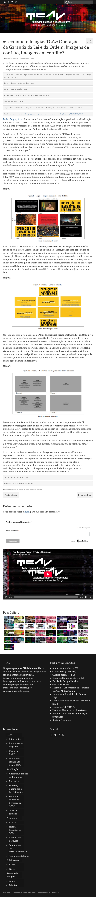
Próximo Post (85, 495)
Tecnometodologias (24, 58)
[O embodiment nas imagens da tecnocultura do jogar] (29, 619)
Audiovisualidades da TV (65, 668)
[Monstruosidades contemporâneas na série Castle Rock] (8, 619)
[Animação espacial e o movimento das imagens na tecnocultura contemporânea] (61, 619)
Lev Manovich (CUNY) (63, 707)
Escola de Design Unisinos (65, 681)
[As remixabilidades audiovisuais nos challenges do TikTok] (82, 640)
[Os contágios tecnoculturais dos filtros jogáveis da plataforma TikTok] (40, 619)
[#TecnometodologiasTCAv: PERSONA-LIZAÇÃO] (29, 640)
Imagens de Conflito (24, 489)
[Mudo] (85, 597)
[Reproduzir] (6, 597)
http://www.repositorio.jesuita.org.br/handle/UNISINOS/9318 (54, 114)
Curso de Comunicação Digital (68, 678)
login (27, 511)
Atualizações (15, 58)
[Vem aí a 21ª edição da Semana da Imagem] (72, 626)
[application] (48, 574)
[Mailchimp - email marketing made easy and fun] (79, 541)
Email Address (12, 530)
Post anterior (11, 495)
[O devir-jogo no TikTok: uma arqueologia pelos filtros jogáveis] (8, 633)
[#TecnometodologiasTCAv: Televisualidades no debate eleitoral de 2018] (8, 647)
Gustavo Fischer (60, 684)
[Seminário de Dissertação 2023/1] (72, 640)
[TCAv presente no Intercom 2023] (19, 633)
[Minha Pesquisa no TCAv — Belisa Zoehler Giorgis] (72, 633)
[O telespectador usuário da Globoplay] (51, 619)
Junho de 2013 (32, 489)
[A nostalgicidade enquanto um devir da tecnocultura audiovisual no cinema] (82, 626)
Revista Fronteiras (61, 720)
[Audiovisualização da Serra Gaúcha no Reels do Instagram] (61, 640)
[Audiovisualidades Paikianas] (51, 640)
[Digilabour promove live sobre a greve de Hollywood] (8, 626)
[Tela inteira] (89, 597)
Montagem (39, 489)
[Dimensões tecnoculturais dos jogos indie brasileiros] (82, 619)
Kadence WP (56, 892)
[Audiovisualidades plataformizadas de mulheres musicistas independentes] (19, 619)
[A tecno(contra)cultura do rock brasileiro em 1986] (40, 640)
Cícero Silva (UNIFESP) (64, 671)
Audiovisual (15, 489)
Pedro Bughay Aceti (13, 119)
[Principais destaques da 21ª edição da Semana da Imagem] (19, 626)
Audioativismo (8, 489)
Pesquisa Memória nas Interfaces (69, 710)
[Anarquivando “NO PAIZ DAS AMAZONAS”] (82, 633)
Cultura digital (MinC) (63, 674)
